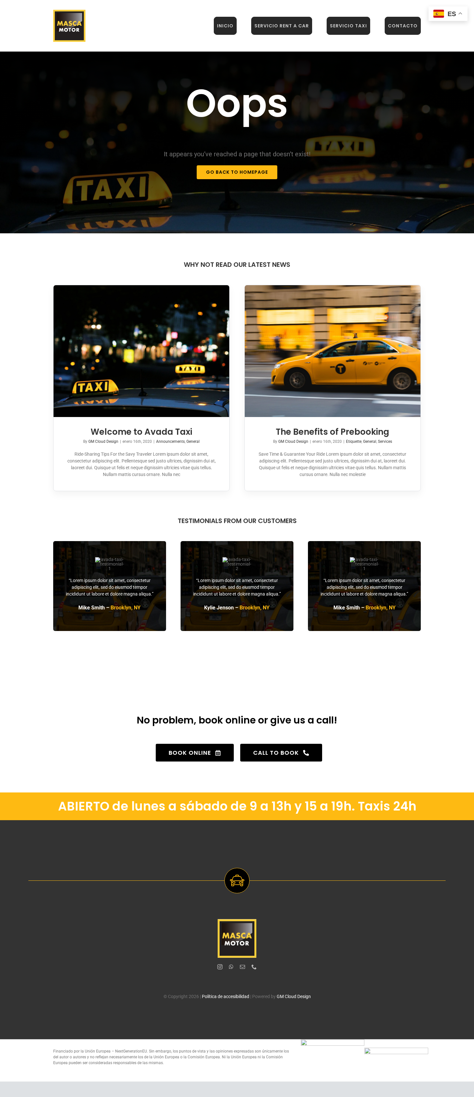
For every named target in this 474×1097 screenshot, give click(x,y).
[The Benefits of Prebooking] (332, 351)
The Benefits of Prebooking (332, 432)
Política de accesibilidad (225, 996)
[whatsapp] (231, 966)
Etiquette (353, 441)
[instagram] (219, 966)
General (193, 441)
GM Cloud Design (103, 441)
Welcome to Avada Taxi (141, 432)
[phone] (254, 966)
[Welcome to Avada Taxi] (141, 351)
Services (385, 441)
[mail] (242, 966)
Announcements (170, 441)
